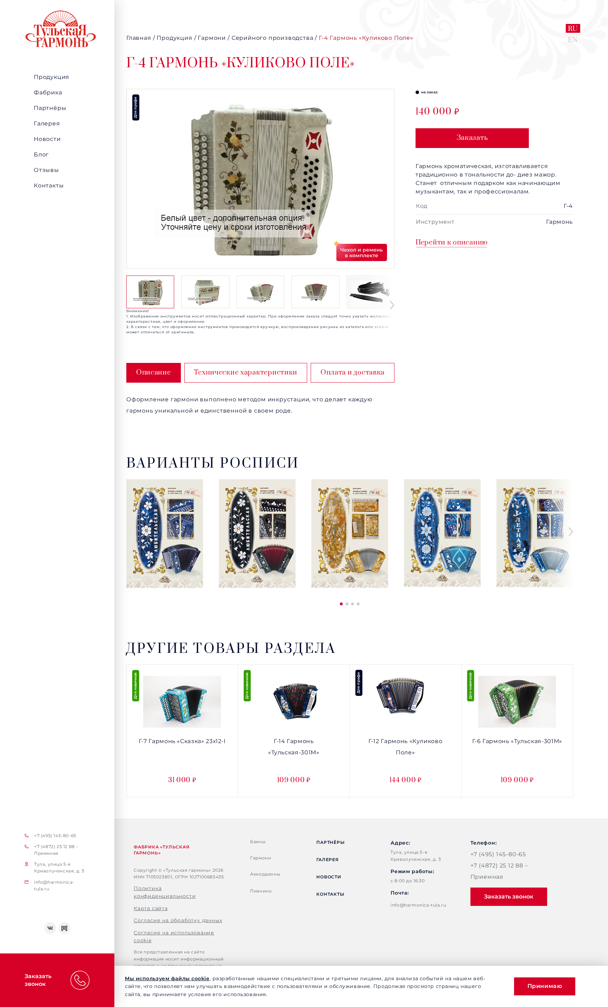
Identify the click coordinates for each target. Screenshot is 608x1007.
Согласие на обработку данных (178, 920)
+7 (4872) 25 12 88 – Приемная (56, 850)
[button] (392, 305)
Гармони (260, 857)
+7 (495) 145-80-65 (55, 835)
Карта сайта (151, 908)
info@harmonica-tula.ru (54, 885)
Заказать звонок (508, 896)
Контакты (49, 185)
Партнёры (50, 108)
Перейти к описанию (452, 242)
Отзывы (46, 170)
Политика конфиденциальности (165, 892)
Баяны (257, 841)
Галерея (47, 123)
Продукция (51, 77)
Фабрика (48, 92)
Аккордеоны (265, 874)
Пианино (261, 891)
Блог (41, 154)
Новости (47, 139)
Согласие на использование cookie (174, 936)
